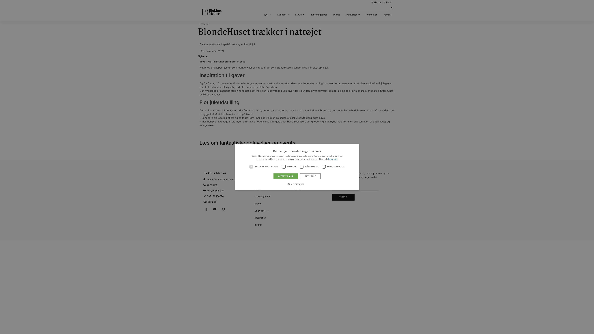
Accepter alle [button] (285, 176)
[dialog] (297, 167)
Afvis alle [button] (310, 176)
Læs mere (332, 159)
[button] (297, 184)
